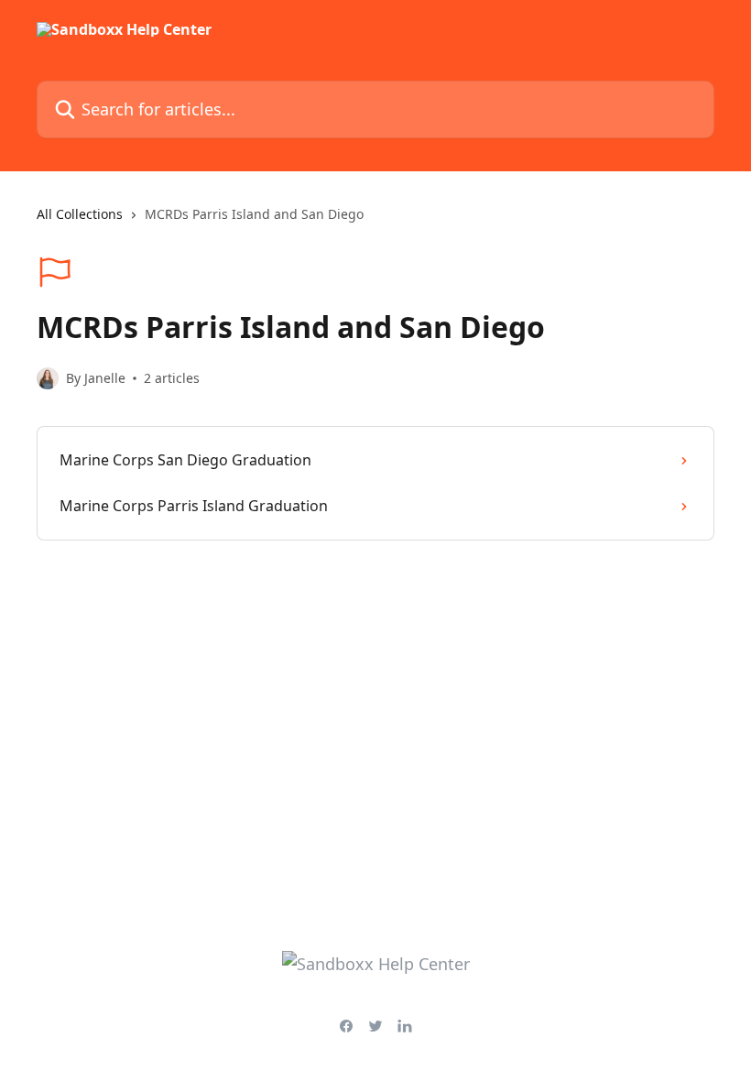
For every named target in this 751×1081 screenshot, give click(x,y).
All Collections (80, 214)
